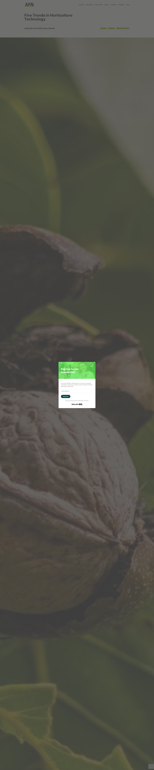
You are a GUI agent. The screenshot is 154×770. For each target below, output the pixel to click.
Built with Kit (77, 404)
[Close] (93, 364)
